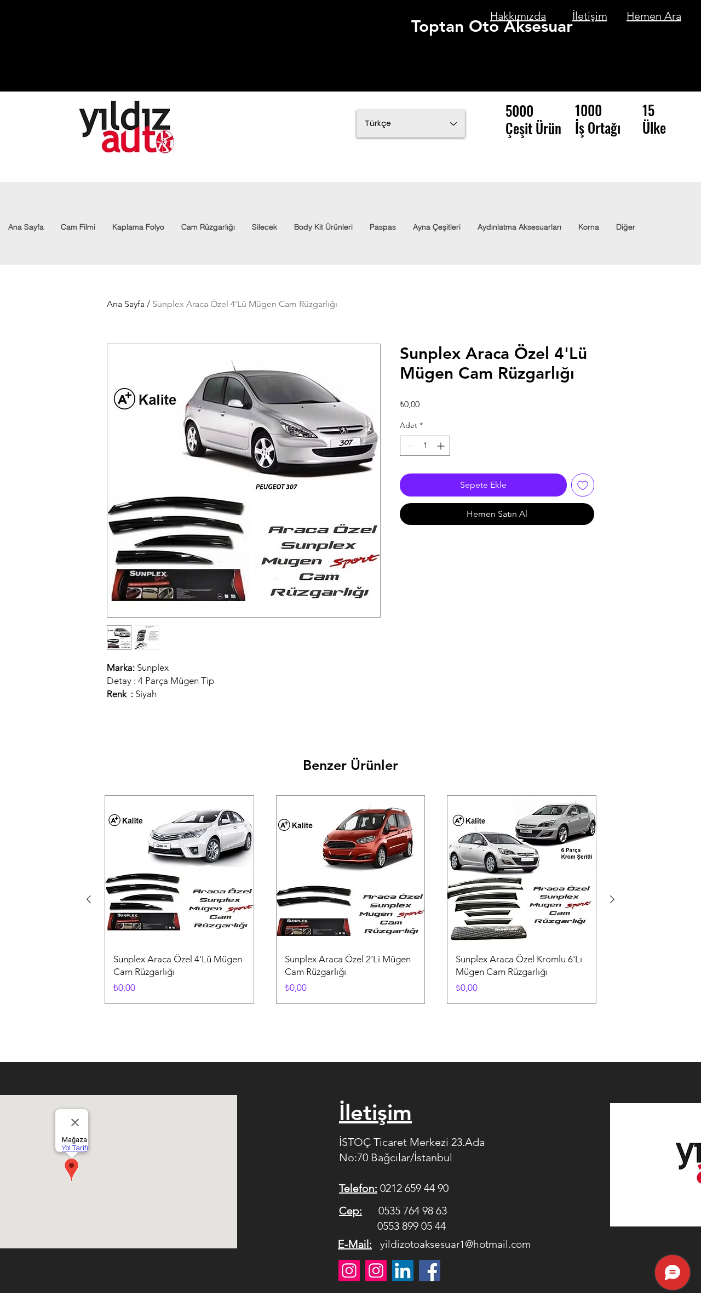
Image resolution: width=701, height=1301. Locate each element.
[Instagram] (349, 1270)
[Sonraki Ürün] (612, 899)
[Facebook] (429, 1270)
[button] (519, 227)
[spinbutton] (425, 445)
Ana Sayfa (126, 304)
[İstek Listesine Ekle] (582, 485)
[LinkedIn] (402, 1270)
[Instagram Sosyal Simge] (376, 1270)
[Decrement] (408, 445)
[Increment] (442, 445)
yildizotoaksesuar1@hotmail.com (455, 1244)
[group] (350, 900)
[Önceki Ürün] (88, 899)
